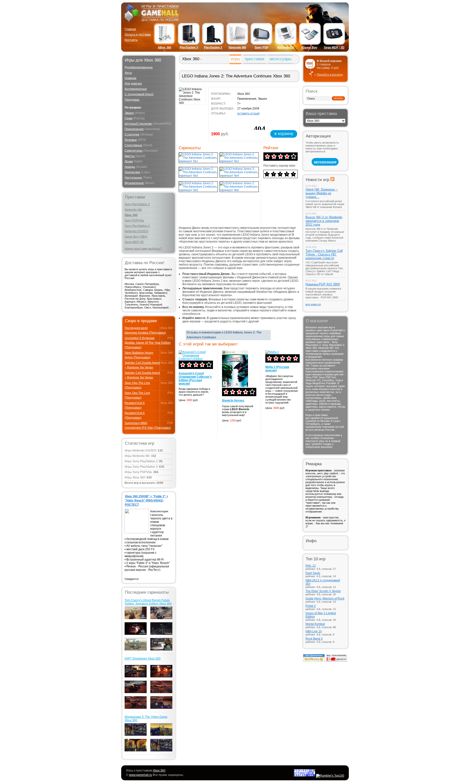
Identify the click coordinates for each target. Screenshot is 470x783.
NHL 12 (311, 565)
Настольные (133, 177)
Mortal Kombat (315, 624)
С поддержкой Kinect (139, 94)
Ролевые (131, 140)
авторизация (325, 162)
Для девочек (133, 83)
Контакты (131, 40)
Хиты (128, 72)
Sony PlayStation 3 (137, 204)
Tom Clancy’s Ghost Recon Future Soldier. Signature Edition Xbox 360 (148, 602)
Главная (130, 29)
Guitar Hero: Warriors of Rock (325, 598)
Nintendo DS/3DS (136, 231)
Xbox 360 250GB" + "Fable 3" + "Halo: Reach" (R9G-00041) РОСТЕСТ (146, 500)
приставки (254, 59)
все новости (313, 304)
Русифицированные (139, 67)
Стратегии (132, 134)
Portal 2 (311, 606)
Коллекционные (136, 89)
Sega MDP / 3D (334, 47)
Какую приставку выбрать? (143, 248)
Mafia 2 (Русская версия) (277, 368)
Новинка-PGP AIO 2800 (323, 284)
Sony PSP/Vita (134, 220)
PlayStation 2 (213, 47)
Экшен (129, 113)
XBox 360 (164, 47)
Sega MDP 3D (134, 242)
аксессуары (280, 59)
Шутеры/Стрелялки (138, 123)
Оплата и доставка (138, 34)
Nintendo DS (285, 47)
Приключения (134, 129)
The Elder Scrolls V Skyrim (323, 591)
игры (235, 59)
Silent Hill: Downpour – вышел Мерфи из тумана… (322, 193)
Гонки (128, 118)
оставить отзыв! (248, 113)
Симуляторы (133, 150)
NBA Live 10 (314, 631)
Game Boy (310, 47)
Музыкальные (134, 183)
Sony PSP (261, 47)
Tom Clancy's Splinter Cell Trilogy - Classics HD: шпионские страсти (324, 254)
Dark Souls (313, 573)
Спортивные (133, 145)
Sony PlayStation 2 (137, 226)
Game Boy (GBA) (136, 236)
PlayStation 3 (189, 47)
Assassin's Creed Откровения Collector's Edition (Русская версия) (195, 378)
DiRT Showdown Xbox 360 (143, 658)
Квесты (130, 156)
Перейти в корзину (330, 74)
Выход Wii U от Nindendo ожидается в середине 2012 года (324, 220)
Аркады (130, 167)
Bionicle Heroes (233, 400)
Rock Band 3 (314, 638)
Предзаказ (132, 99)
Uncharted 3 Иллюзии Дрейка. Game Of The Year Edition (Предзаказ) (148, 342)
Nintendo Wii (237, 47)
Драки (129, 161)
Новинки (130, 78)
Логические (132, 172)
